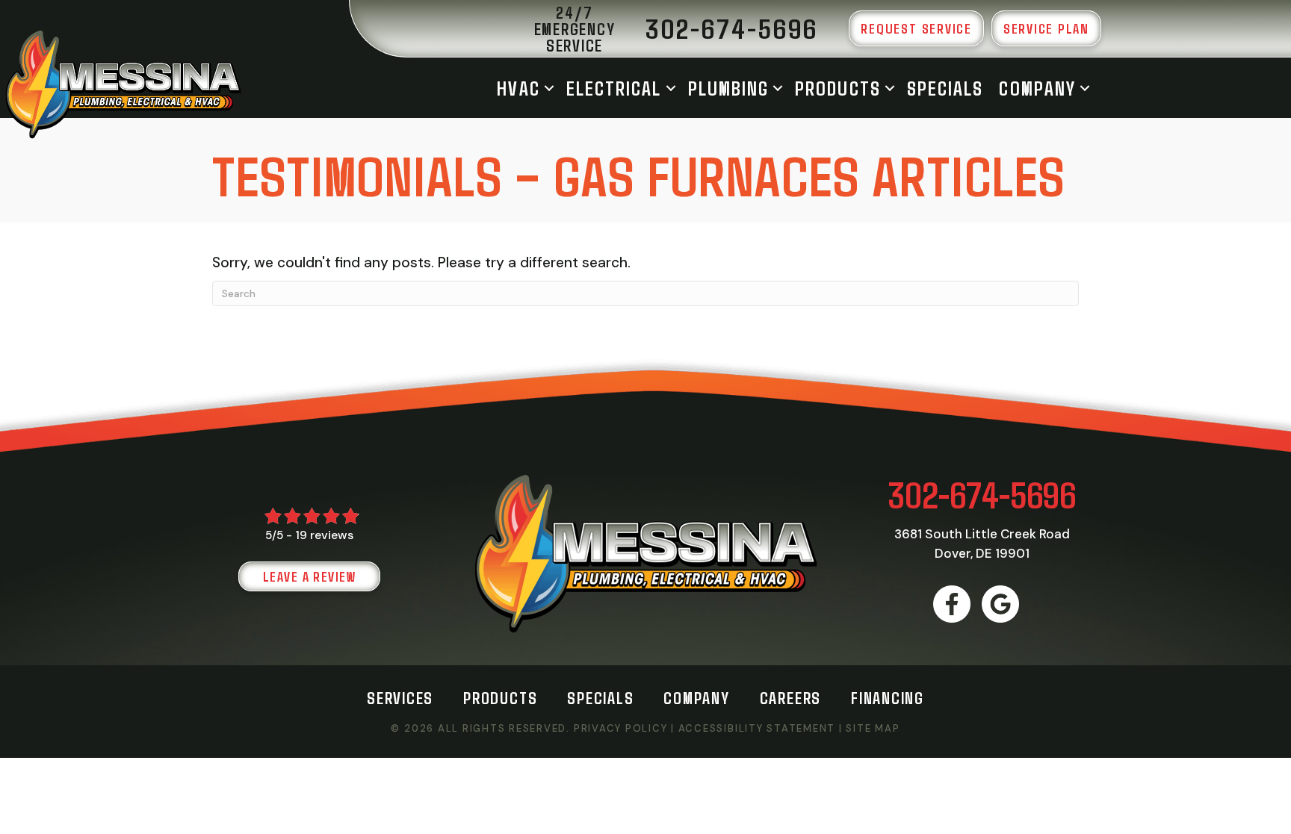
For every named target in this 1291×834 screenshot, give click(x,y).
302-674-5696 (982, 494)
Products (838, 87)
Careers (790, 697)
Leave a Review (309, 576)
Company (1037, 87)
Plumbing (729, 87)
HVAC (518, 87)
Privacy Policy (621, 728)
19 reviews (324, 535)
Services (400, 697)
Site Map (873, 728)
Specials (945, 87)
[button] (549, 88)
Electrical (614, 87)
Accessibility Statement (756, 728)
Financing (887, 697)
